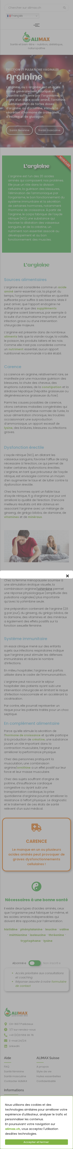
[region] (36, 1122)
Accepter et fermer (36, 1142)
